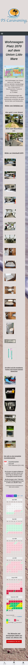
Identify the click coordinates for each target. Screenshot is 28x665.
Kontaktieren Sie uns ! (14, 641)
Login (24, 648)
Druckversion (7, 648)
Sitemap (5, 650)
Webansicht (22, 650)
